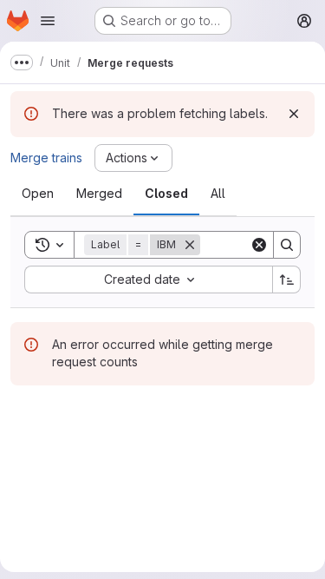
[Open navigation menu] (48, 21)
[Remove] (189, 244)
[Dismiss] (293, 113)
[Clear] (259, 244)
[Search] (287, 245)
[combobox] (148, 279)
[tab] (37, 193)
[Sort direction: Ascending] (287, 279)
